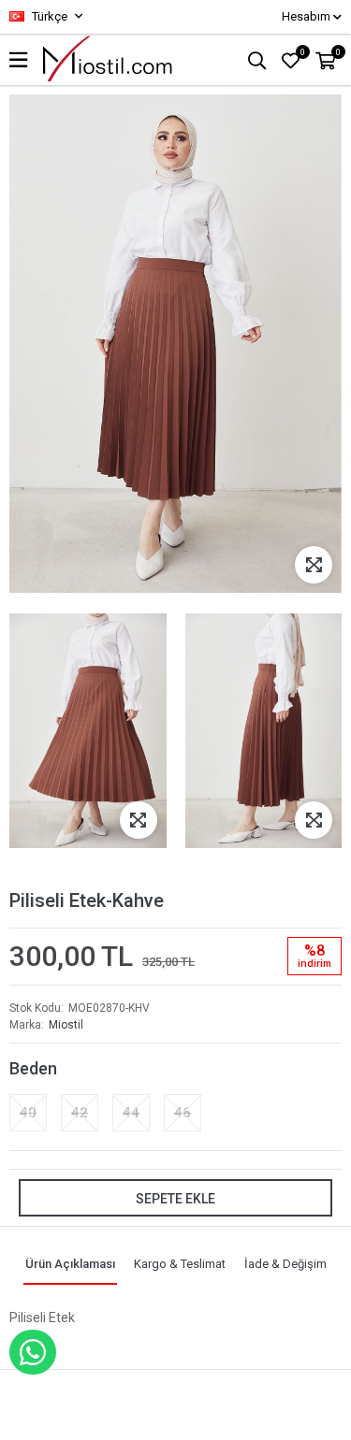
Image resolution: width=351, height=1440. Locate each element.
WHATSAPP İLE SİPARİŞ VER (32, 1352)
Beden (33, 1068)
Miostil (66, 1024)
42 (79, 1112)
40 (28, 1112)
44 (131, 1112)
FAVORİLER (302, 52)
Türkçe (48, 16)
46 (182, 1112)
